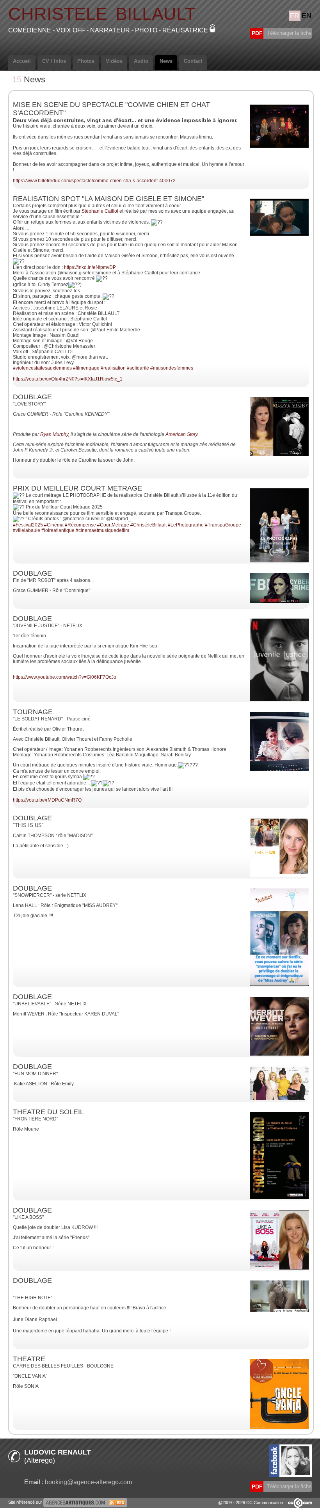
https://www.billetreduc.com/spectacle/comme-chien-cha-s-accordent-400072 (94, 180)
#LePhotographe (186, 525)
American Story (181, 434)
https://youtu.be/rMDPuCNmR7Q (47, 800)
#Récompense (80, 525)
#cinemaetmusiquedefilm (102, 530)
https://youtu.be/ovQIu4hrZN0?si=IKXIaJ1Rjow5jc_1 (68, 379)
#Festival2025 (28, 525)
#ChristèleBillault (148, 525)
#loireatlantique (58, 530)
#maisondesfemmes (171, 368)
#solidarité (138, 368)
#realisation (113, 368)
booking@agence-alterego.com (88, 1482)
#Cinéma (54, 525)
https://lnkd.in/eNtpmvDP (90, 267)
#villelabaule (26, 530)
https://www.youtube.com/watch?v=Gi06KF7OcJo (64, 677)
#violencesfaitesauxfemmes (42, 368)
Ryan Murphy (54, 434)
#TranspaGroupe (223, 525)
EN (306, 16)
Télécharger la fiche (288, 33)
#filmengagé (86, 368)
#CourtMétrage (113, 525)
